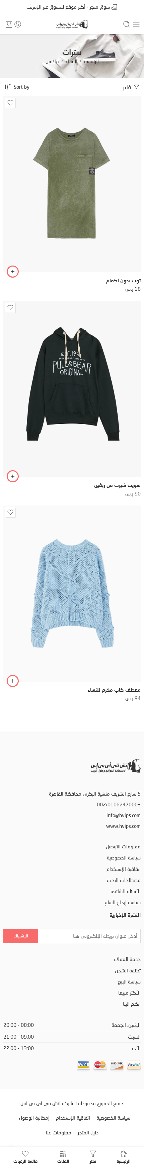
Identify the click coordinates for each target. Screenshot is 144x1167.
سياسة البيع (129, 981)
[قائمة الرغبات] (10, 103)
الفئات (63, 1161)
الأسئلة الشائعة (126, 891)
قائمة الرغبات (25, 1161)
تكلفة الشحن (128, 970)
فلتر (127, 87)
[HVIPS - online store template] (72, 24)
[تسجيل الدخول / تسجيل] (18, 24)
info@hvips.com (123, 815)
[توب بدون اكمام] (72, 184)
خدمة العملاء (127, 959)
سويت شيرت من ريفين (117, 485)
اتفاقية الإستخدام (123, 869)
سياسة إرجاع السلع (122, 902)
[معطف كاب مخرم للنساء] (72, 594)
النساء (71, 61)
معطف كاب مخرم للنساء (114, 690)
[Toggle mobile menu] (136, 24)
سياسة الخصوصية (124, 857)
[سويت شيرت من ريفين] (72, 389)
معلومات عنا (58, 1132)
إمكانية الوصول (34, 1118)
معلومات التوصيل (123, 846)
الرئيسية (91, 61)
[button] (13, 272)
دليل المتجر (88, 1132)
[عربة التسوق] (9, 24)
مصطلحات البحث (124, 880)
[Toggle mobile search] (126, 24)
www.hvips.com (123, 826)
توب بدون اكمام (123, 280)
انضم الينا (132, 1004)
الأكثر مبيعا (129, 993)
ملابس (52, 61)
